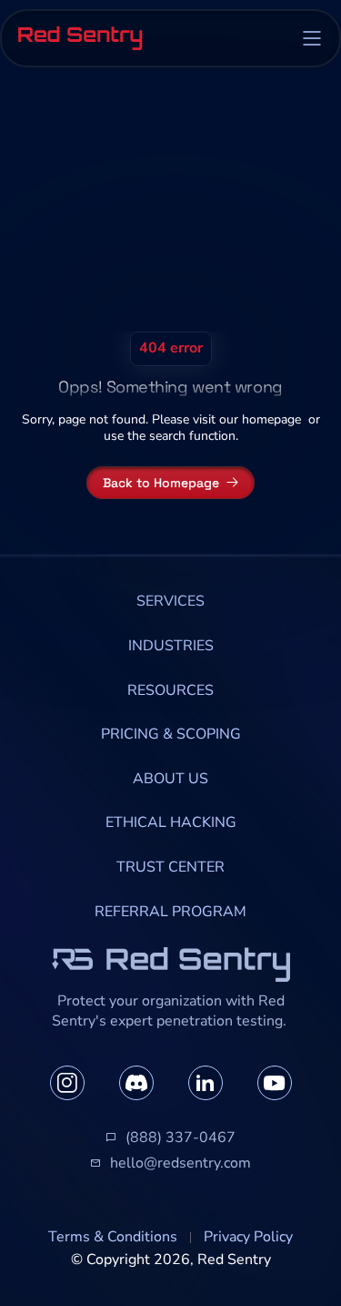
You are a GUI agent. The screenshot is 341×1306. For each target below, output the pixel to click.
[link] (170, 602)
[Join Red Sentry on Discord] (136, 1083)
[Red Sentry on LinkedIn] (205, 1083)
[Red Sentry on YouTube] (274, 1083)
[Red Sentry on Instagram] (67, 1083)
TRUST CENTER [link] (170, 867)
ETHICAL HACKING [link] (170, 822)
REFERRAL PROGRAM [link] (170, 912)
